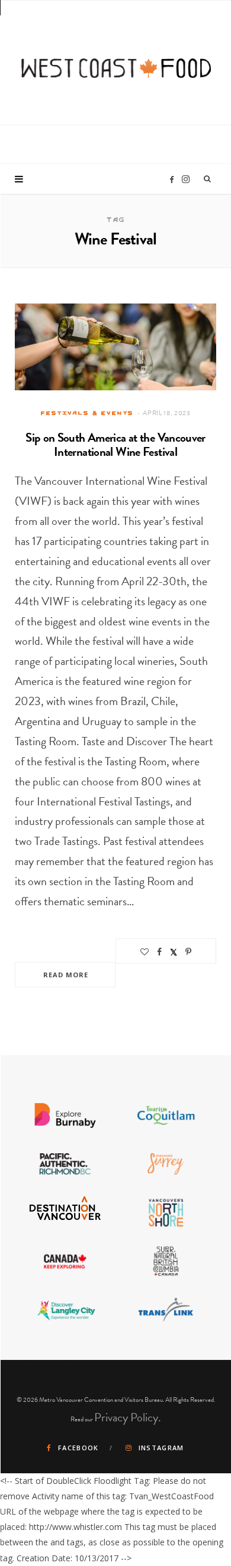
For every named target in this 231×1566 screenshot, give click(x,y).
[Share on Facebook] (159, 952)
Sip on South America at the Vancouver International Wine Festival (115, 444)
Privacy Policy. (127, 1417)
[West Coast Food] (116, 61)
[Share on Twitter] (173, 951)
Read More (66, 974)
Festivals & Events (86, 412)
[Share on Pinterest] (188, 952)
